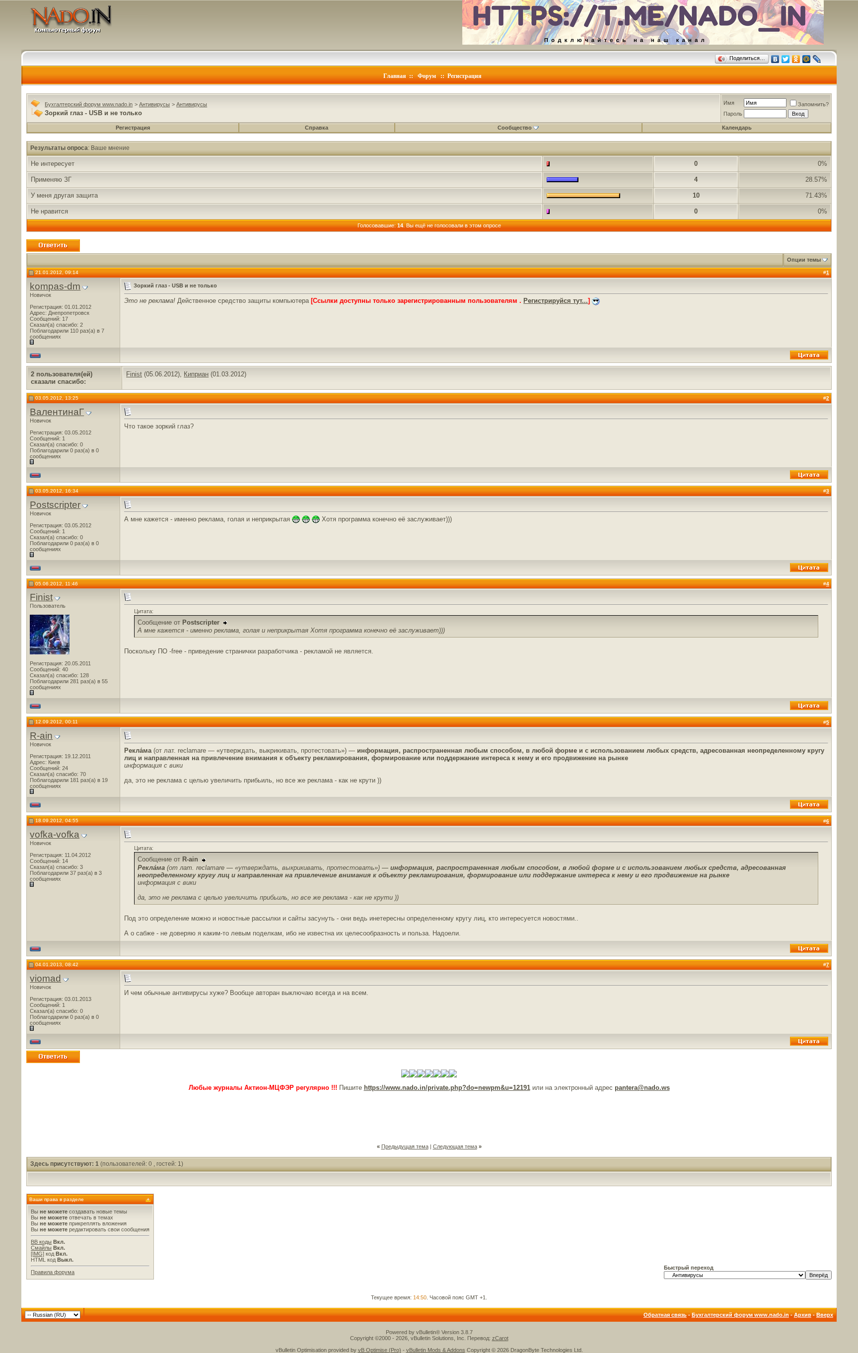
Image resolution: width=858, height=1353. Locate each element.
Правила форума (52, 1272)
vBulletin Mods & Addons (435, 1350)
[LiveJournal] (817, 59)
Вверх (824, 1315)
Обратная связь (665, 1315)
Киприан (196, 374)
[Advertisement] (429, 1113)
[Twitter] (786, 59)
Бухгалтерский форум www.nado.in (89, 104)
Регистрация (464, 75)
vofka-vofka (54, 834)
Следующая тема (455, 1146)
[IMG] (37, 1254)
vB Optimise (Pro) (379, 1350)
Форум (427, 75)
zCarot (500, 1338)
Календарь (737, 128)
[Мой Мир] (806, 59)
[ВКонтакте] (775, 59)
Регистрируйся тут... (555, 300)
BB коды (41, 1242)
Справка (316, 128)
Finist (134, 374)
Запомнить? (813, 104)
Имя (728, 103)
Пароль (732, 114)
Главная (394, 75)
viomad (45, 978)
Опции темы (804, 260)
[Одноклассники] (796, 59)
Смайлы (41, 1248)
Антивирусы (154, 104)
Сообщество (515, 128)
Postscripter (55, 504)
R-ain (41, 735)
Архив (802, 1315)
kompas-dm (55, 286)
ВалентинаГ (57, 412)
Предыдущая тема (405, 1146)
